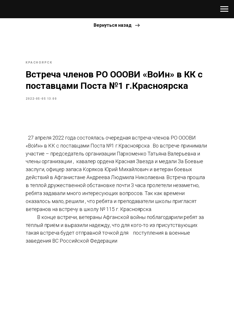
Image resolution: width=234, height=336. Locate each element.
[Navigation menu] (224, 9)
